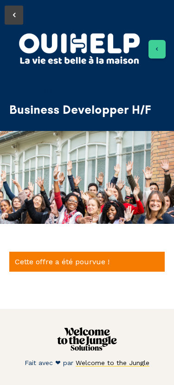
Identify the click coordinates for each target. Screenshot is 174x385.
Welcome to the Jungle (112, 362)
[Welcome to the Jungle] (87, 348)
